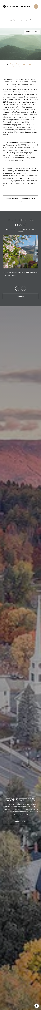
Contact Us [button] (20, 822)
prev (17, 288)
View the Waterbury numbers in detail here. (20, 199)
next (23, 288)
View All (20, 296)
